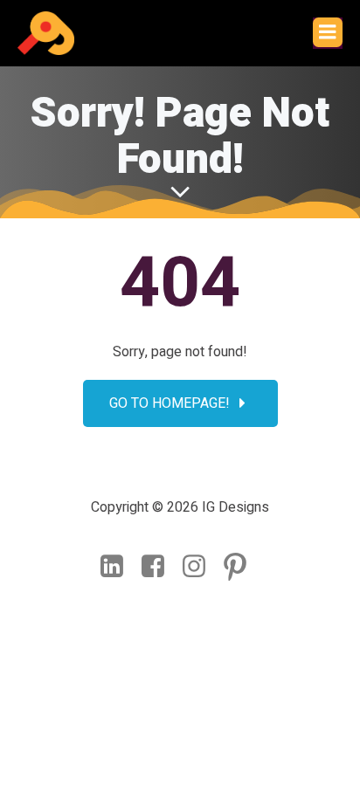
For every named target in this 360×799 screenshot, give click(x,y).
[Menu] (328, 32)
